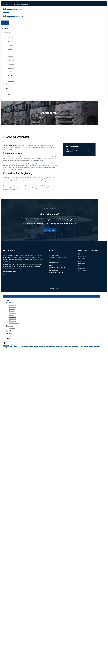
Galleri (6, 85)
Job (9, 94)
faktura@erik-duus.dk (56, 272)
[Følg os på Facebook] (4, 3)
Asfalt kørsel (11, 60)
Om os (6, 88)
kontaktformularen (26, 186)
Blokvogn (10, 56)
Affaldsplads (11, 64)
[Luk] (51, 296)
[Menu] (5, 22)
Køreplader (11, 41)
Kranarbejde (11, 37)
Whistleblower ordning (10, 271)
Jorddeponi (11, 81)
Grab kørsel (11, 52)
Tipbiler (10, 49)
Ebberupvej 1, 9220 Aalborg (57, 257)
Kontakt (7, 98)
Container (10, 45)
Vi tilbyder (8, 32)
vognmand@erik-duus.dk (22, 4)
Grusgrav (7, 75)
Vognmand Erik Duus (9, 145)
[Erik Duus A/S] (13, 19)
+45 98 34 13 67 (9, 4)
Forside (6, 28)
